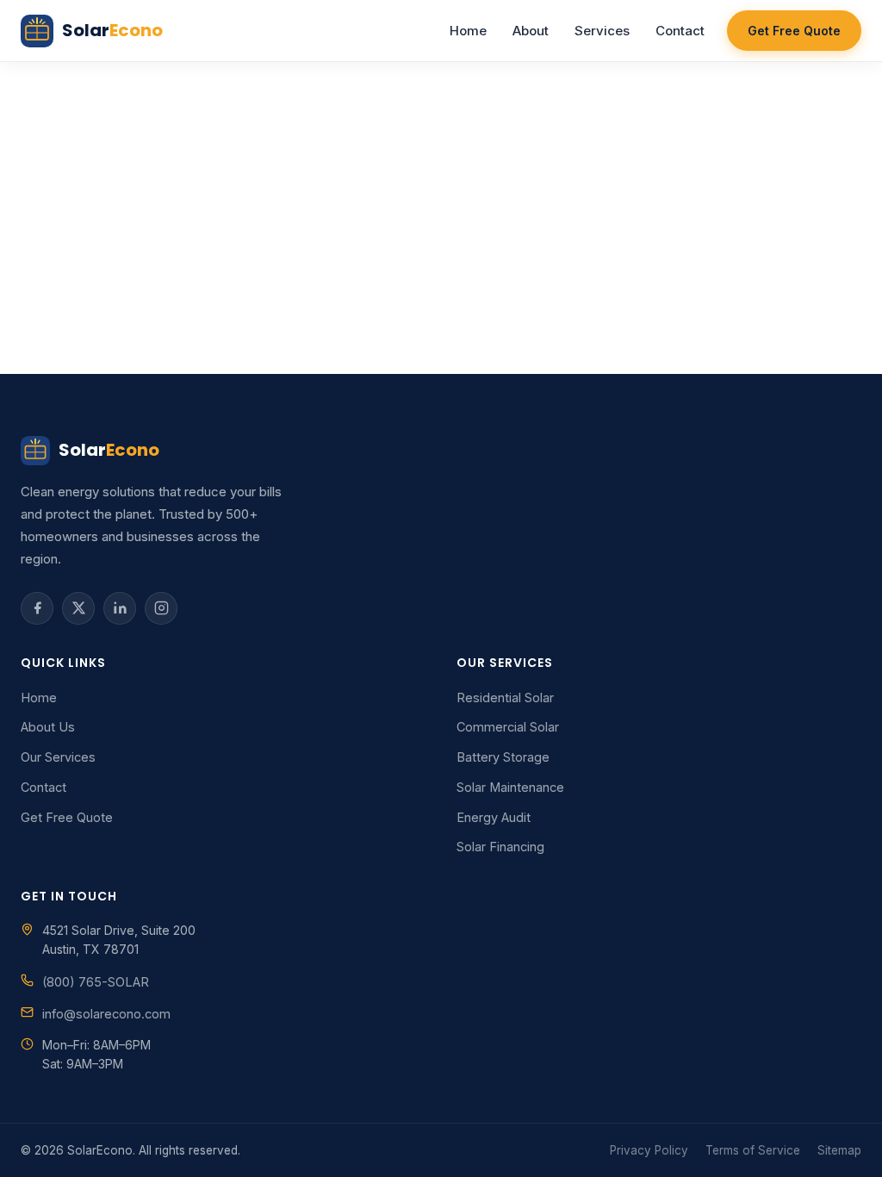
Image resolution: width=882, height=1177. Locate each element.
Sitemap (839, 1150)
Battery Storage (503, 757)
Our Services (58, 757)
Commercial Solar (508, 726)
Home (468, 30)
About (530, 30)
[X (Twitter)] (78, 608)
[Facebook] (37, 608)
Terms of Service (752, 1150)
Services (602, 30)
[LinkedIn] (119, 608)
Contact (680, 30)
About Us (48, 726)
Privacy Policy (649, 1150)
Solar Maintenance (510, 787)
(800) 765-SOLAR (95, 982)
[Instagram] (161, 608)
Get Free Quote (794, 30)
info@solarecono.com (106, 1013)
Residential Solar (505, 697)
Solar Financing (500, 846)
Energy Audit (494, 817)
